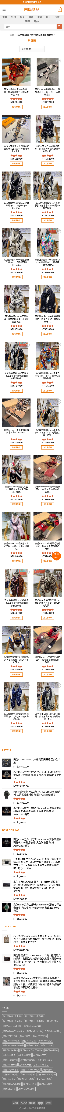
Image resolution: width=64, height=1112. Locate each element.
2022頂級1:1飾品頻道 (34, 1021)
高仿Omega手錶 (28, 1074)
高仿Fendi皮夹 (9, 1055)
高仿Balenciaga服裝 (32, 1026)
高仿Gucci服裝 (24, 1055)
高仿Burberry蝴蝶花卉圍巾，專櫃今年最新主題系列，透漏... (16, 489)
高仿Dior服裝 (47, 1045)
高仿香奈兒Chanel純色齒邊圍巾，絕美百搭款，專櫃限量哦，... (47, 319)
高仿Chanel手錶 (29, 1040)
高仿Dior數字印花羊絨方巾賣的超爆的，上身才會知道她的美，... (47, 603)
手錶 (39, 17)
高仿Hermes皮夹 (45, 1060)
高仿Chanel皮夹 (45, 1040)
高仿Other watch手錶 (46, 1074)
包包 (13, 17)
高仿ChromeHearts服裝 (13, 1045)
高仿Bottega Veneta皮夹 (13, 1031)
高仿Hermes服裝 (27, 1060)
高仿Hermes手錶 (10, 1060)
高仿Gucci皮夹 (39, 1055)
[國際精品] (32, 9)
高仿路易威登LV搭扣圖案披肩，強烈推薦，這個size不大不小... (16, 659)
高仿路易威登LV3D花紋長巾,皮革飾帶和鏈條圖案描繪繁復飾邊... (16, 376)
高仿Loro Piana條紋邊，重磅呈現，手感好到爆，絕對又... (16, 546)
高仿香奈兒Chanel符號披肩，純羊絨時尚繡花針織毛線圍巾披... (47, 149)
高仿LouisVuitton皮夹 (30, 1069)
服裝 (31, 17)
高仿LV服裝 (47, 1069)
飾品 (36, 21)
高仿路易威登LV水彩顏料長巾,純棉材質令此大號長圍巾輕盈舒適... (47, 262)
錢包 (27, 21)
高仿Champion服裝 (11, 1040)
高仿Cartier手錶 (40, 1035)
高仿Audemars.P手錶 (12, 1026)
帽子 (48, 17)
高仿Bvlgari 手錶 (10, 1035)
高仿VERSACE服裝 (26, 1089)
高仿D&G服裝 (32, 1045)
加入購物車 (16, 107)
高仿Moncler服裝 (10, 1074)
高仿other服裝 (9, 1079)
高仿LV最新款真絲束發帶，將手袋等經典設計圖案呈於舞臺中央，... (16, 92)
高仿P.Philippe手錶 (26, 1079)
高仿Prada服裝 (45, 1084)
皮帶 (57, 17)
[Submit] (59, 26)
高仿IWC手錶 (25, 1065)
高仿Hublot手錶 (10, 1065)
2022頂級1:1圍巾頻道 (12, 1016)
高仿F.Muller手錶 (10, 1050)
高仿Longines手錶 (10, 1069)
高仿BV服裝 (25, 1035)
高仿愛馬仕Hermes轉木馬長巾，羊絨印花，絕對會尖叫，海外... (47, 432)
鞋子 (22, 17)
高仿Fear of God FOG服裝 (31, 1050)
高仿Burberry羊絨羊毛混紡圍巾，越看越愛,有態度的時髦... (47, 489)
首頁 (4, 17)
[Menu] (4, 9)
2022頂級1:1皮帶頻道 (12, 1021)
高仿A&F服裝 (52, 1021)
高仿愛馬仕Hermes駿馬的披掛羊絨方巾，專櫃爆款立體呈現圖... (47, 205)
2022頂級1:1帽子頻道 (34, 1016)
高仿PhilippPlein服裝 (12, 1084)
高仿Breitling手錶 (34, 1031)
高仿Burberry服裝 (52, 1031)
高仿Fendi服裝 (51, 1050)
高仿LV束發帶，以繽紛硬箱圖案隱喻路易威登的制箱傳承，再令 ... (16, 149)
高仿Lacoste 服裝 (41, 1065)
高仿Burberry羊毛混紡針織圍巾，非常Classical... (16, 431)
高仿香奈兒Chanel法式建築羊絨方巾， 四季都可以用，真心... (16, 205)
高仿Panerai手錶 (44, 1079)
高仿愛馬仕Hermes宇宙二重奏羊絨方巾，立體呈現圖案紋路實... (47, 376)
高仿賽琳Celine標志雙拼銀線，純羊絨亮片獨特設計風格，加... (47, 716)
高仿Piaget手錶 (30, 1084)
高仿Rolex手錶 (9, 1089)
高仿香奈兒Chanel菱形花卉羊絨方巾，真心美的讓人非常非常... (16, 716)
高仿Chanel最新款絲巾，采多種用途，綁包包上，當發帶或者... (47, 92)
